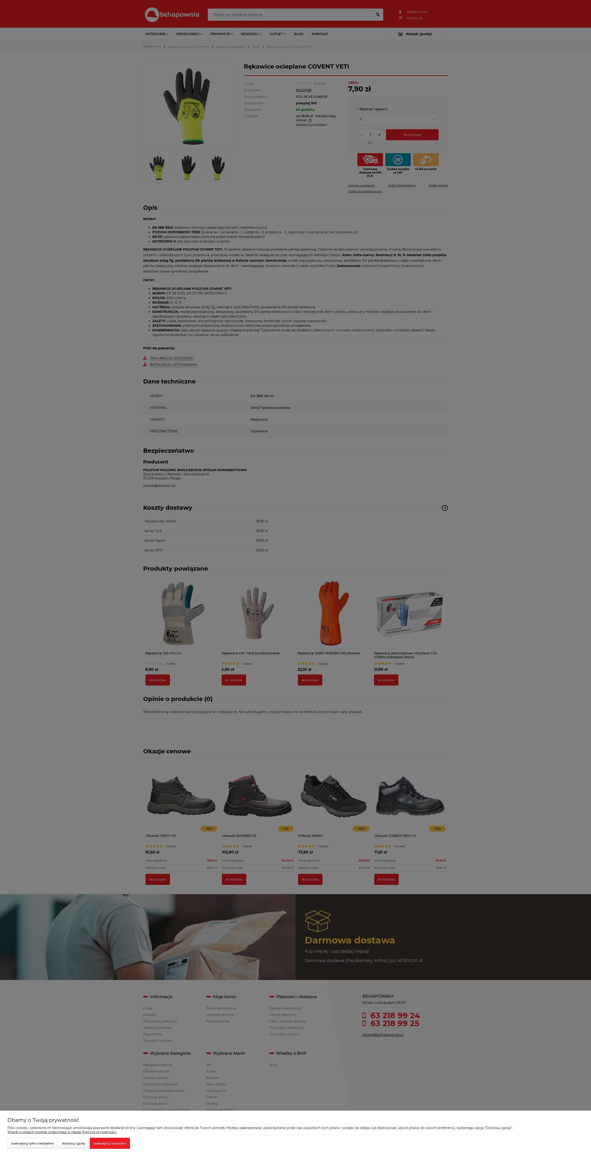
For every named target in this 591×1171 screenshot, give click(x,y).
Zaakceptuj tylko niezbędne (32, 1143)
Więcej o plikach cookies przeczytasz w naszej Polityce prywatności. (62, 1132)
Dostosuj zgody (73, 1143)
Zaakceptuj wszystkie (109, 1143)
